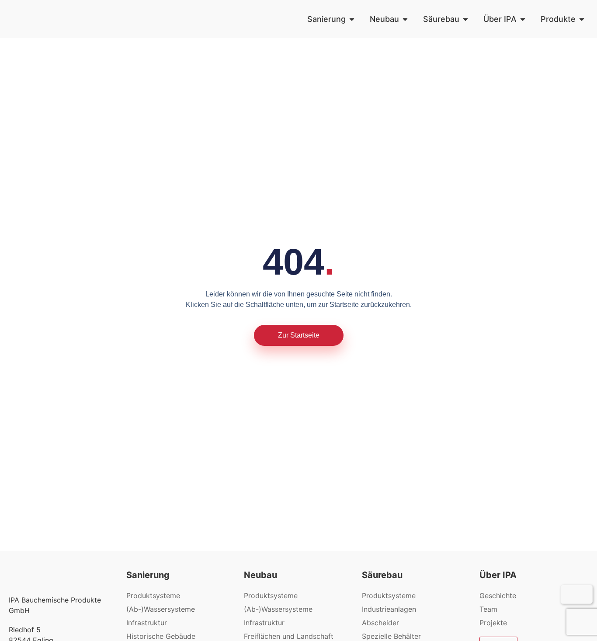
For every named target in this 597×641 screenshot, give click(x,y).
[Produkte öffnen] (582, 19)
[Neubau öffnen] (405, 19)
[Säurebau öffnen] (465, 19)
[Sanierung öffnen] (352, 19)
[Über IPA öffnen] (523, 19)
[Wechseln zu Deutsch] (570, 594)
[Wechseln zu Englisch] (582, 594)
